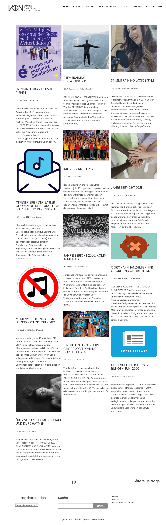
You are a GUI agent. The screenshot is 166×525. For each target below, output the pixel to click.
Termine (123, 6)
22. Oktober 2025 (71, 89)
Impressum (117, 499)
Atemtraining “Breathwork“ (75, 79)
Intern (115, 496)
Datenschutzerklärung (123, 502)
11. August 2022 (118, 195)
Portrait (90, 6)
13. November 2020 (120, 278)
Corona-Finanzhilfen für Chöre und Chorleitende (132, 269)
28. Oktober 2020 (24, 330)
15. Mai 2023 (69, 177)
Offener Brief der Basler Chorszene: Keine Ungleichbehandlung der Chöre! (38, 205)
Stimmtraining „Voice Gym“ (133, 80)
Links (147, 6)
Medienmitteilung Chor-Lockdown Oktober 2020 (36, 320)
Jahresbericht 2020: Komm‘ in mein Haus (85, 257)
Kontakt (157, 6)
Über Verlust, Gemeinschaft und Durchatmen (38, 422)
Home (66, 6)
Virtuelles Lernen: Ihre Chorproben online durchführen (81, 348)
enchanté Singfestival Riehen (34, 91)
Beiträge (78, 6)
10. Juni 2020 (69, 360)
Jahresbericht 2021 (126, 188)
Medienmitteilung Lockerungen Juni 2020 (131, 367)
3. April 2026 (22, 100)
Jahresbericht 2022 (79, 169)
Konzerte (136, 6)
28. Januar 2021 (23, 217)
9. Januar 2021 (70, 267)
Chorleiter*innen (107, 6)
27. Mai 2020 (117, 376)
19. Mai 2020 (21, 431)
